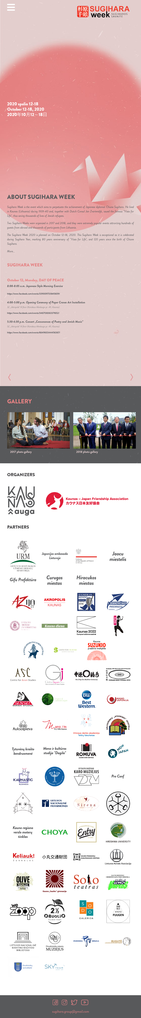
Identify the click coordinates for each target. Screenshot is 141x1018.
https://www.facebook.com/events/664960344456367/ (33, 332)
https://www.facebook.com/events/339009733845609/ (33, 293)
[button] (9, 377)
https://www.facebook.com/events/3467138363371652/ (33, 313)
